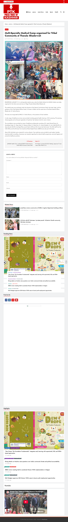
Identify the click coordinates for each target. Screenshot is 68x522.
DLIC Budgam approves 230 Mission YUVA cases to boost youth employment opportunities (30, 290)
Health (56, 12)
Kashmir (10, 283)
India (47, 12)
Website (8, 188)
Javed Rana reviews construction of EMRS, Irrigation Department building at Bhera (41, 208)
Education (10, 272)
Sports (51, 12)
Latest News (41, 12)
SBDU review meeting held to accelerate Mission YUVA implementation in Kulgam (27, 285)
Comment (8, 160)
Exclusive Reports (17, 272)
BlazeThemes (44, 519)
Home (29, 12)
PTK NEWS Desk (9, 39)
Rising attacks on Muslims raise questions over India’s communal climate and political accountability (31, 281)
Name (7, 177)
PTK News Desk (19, 279)
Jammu (34, 12)
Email (7, 182)
